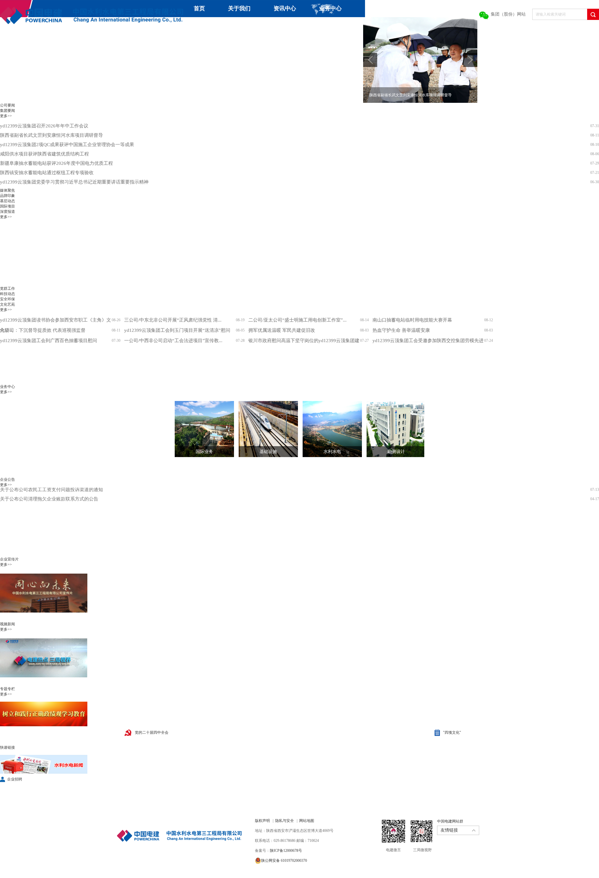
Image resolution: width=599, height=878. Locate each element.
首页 (199, 8)
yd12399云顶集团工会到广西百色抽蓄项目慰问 (48, 340)
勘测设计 (396, 451)
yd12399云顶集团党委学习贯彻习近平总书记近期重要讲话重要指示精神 (74, 181)
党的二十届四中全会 (151, 732)
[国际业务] (200, 429)
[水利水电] (328, 429)
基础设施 (268, 451)
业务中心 (330, 8)
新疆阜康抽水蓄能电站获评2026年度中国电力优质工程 (56, 163)
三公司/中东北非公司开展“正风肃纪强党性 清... (173, 319)
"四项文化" (452, 732)
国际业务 (204, 451)
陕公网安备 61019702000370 (284, 860)
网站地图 (306, 820)
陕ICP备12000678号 (286, 850)
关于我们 (239, 8)
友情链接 (449, 830)
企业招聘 (14, 779)
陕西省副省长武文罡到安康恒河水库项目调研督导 (51, 135)
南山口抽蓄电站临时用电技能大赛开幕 (412, 319)
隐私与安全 (284, 820)
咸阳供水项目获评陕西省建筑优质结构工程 (44, 153)
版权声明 (262, 820)
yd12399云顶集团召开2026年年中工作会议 (44, 125)
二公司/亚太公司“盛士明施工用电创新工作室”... (297, 319)
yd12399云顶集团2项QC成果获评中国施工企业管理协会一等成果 (67, 144)
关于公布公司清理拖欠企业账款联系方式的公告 (49, 487)
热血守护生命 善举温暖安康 (401, 330)
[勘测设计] (391, 429)
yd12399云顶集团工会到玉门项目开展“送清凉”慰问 (177, 330)
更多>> (6, 116)
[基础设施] (264, 429)
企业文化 (240, 25)
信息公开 (286, 25)
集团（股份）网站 (508, 14)
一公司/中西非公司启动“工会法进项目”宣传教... (173, 340)
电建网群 (352, 25)
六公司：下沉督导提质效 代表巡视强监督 (42, 330)
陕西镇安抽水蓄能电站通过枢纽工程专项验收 (47, 172)
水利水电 (332, 451)
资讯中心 (285, 8)
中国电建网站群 (450, 821)
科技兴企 (194, 25)
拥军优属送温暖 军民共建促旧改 (281, 330)
